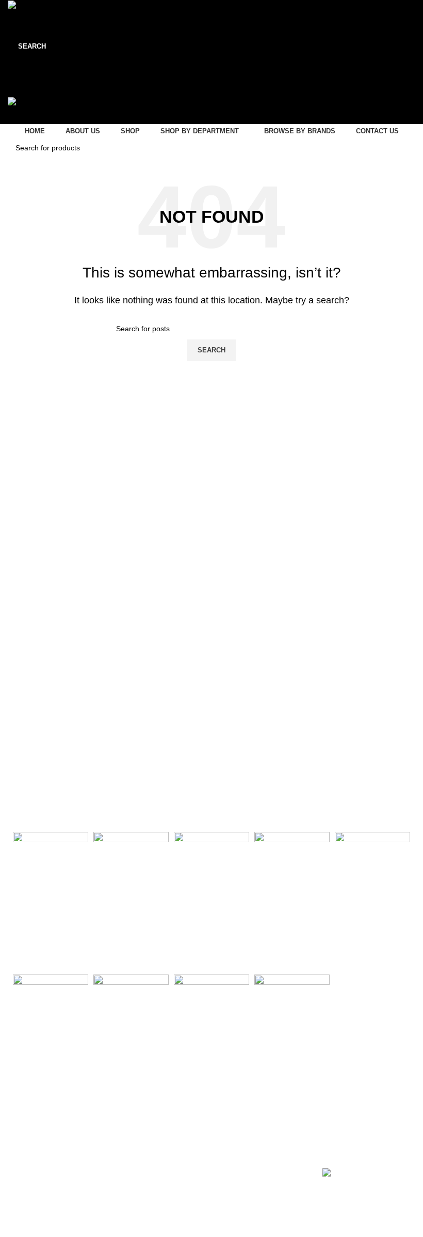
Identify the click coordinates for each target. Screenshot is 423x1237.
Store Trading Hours (260, 1131)
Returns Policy (134, 1166)
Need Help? (133, 1131)
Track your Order (139, 1184)
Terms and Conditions (40, 1202)
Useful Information (46, 1131)
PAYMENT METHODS (364, 1133)
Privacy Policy (27, 1184)
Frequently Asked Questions (157, 1202)
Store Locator (27, 1166)
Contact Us (23, 1149)
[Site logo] (32, 6)
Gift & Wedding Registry (150, 1149)
